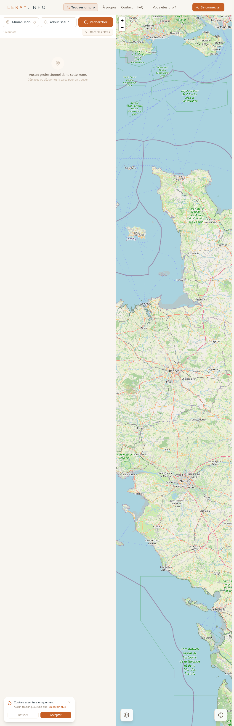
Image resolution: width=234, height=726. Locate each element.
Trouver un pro (83, 7)
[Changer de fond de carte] (126, 715)
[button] (122, 20)
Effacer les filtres (99, 32)
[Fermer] (69, 702)
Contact (127, 7)
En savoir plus (57, 706)
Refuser (23, 715)
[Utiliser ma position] (34, 22)
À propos (110, 7)
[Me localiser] (220, 715)
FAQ (140, 7)
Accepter (55, 715)
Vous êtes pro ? (164, 7)
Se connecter (211, 7)
